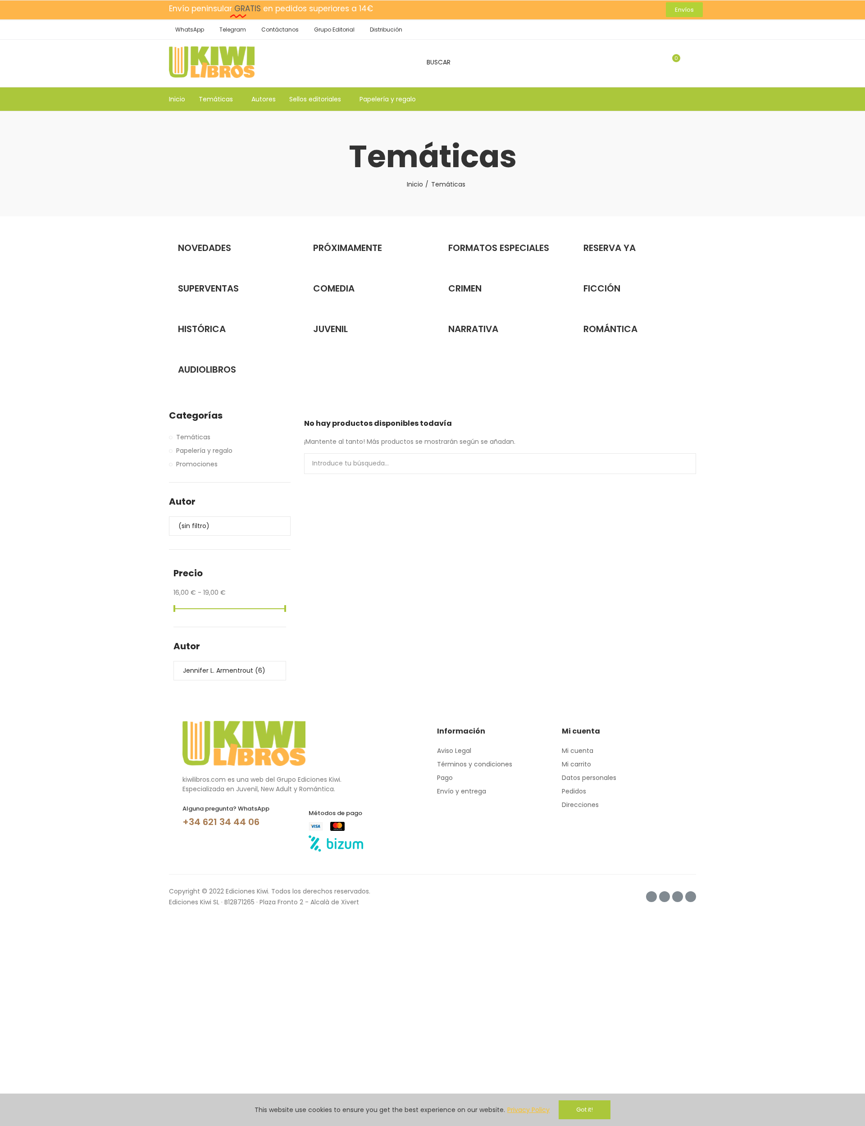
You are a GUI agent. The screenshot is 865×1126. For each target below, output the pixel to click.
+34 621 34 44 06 (221, 822)
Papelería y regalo (204, 450)
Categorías (196, 415)
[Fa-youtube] (690, 896)
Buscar (681, 463)
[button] (684, 9)
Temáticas (193, 437)
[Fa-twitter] (664, 896)
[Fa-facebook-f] (677, 896)
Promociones (197, 464)
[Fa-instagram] (651, 896)
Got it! (584, 1109)
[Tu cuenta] (691, 62)
